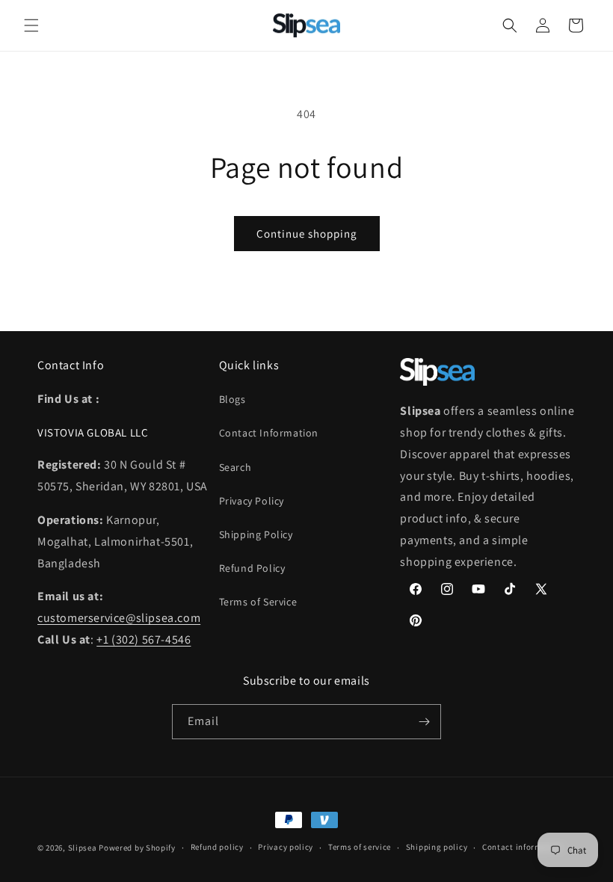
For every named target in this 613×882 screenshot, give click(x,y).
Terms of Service (258, 601)
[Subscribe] (423, 721)
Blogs (232, 399)
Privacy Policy (251, 501)
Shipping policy (437, 847)
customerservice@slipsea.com (118, 618)
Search (235, 467)
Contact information (522, 847)
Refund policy (217, 847)
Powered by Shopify (137, 847)
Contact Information (268, 433)
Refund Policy (252, 568)
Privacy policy (285, 847)
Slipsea (82, 847)
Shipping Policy (256, 534)
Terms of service (359, 847)
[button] (31, 25)
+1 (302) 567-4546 (143, 639)
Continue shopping (306, 233)
